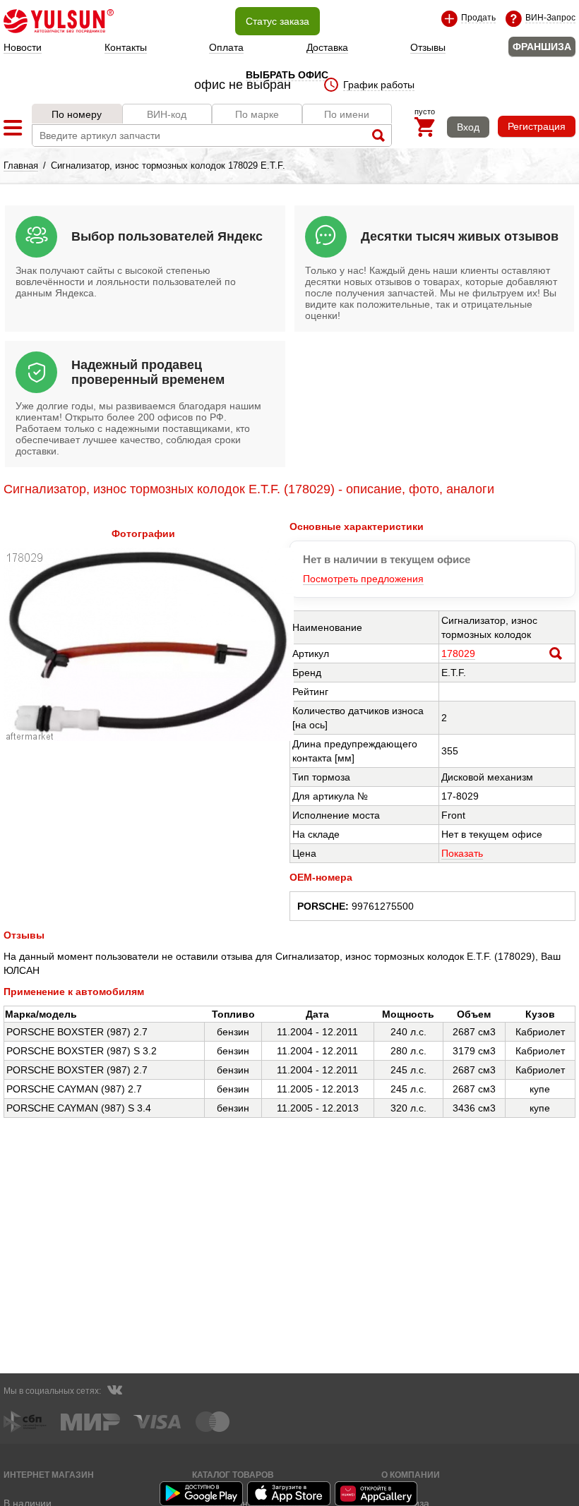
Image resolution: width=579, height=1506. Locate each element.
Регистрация (537, 126)
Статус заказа (277, 21)
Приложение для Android (202, 1493)
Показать (462, 853)
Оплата (226, 47)
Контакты (126, 47)
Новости (23, 47)
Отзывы (428, 47)
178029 (458, 653)
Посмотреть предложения (363, 578)
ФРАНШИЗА (542, 46)
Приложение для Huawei (377, 1493)
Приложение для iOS (289, 1493)
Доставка (327, 47)
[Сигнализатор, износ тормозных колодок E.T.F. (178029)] (149, 737)
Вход (468, 127)
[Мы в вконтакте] (114, 1391)
